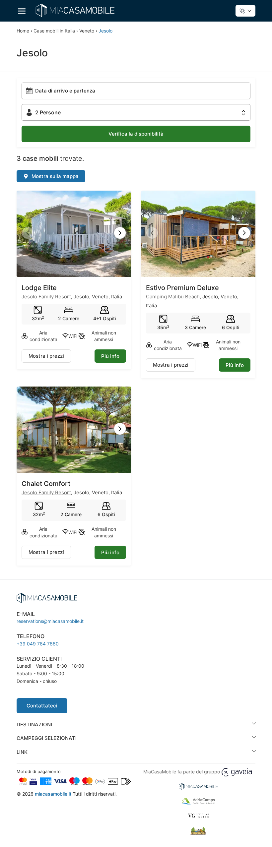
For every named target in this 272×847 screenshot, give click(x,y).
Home (23, 30)
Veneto (86, 30)
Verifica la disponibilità (136, 134)
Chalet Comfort (46, 484)
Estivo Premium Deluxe (182, 288)
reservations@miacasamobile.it (50, 621)
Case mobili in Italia (54, 30)
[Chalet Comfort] (74, 429)
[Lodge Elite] (74, 233)
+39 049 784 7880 (38, 643)
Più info (110, 356)
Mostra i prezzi (46, 356)
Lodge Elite (39, 288)
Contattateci (42, 705)
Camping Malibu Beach (173, 296)
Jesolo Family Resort (46, 296)
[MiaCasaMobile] (75, 10)
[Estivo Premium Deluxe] (198, 233)
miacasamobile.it (53, 794)
